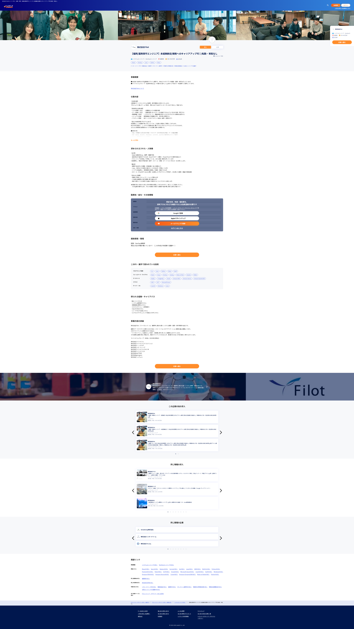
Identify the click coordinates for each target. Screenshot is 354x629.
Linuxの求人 (174, 574)
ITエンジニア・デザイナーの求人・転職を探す (161, 602)
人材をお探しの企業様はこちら (342, 8)
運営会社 (140, 616)
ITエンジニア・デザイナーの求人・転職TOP (140, 602)
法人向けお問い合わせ (163, 613)
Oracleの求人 (175, 572)
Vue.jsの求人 (154, 569)
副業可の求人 (172, 587)
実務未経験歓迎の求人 (215, 587)
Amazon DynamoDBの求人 (187, 574)
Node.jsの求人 (164, 569)
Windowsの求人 (218, 572)
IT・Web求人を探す (143, 611)
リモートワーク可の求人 (149, 587)
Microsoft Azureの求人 (187, 572)
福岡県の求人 (146, 578)
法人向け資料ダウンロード (184, 613)
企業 (217, 47)
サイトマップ (201, 611)
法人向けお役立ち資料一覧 (204, 613)
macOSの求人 (200, 572)
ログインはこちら (177, 228)
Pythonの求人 (216, 569)
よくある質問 (181, 611)
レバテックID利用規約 (165, 208)
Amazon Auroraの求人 (162, 574)
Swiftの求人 (208, 572)
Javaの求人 (189, 569)
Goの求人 (182, 569)
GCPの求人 (166, 572)
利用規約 (157, 208)
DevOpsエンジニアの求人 (166, 565)
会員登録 (336, 5)
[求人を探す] (328, 5)
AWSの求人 (197, 569)
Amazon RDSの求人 (148, 574)
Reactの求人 (145, 569)
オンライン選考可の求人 (184, 587)
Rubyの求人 (158, 572)
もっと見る (134, 140)
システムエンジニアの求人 (149, 565)
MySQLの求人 (206, 569)
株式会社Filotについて (137, 88)
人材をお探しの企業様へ (144, 613)
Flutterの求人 (215, 574)
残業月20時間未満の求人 (200, 587)
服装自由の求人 (162, 587)
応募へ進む (177, 255)
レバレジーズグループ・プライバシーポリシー (184, 208)
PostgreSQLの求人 (147, 572)
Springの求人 (174, 569)
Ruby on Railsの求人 (203, 574)
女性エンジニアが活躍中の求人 (151, 589)
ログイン (345, 5)
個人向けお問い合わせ (163, 611)
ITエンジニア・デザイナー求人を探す (153, 594)
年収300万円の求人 (147, 583)
